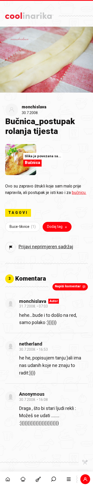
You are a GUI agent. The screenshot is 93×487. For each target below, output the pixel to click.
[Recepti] (38, 479)
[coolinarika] (29, 14)
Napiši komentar (68, 286)
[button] (53, 479)
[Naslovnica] (7, 479)
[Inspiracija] (22, 479)
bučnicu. (79, 192)
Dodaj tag (55, 226)
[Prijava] (85, 479)
